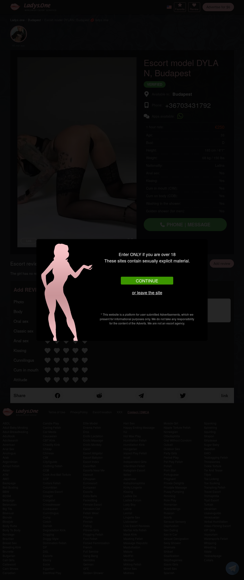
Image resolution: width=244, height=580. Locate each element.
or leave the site (147, 292)
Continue (147, 280)
